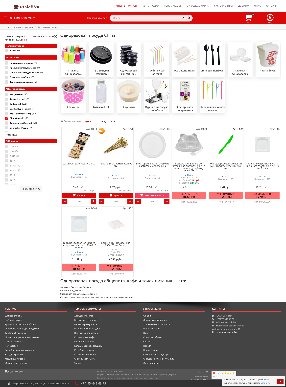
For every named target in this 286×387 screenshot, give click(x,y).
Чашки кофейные (14, 341)
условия (265, 382)
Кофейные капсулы (84, 350)
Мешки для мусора (15, 358)
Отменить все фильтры (42, 36)
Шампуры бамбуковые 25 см (79, 163)
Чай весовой (11, 345)
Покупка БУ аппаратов (86, 332)
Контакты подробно (227, 332)
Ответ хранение (151, 363)
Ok (280, 381)
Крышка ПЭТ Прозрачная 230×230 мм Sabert (115, 244)
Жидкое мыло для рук (16, 363)
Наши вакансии (151, 328)
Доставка (243, 5)
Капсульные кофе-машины (88, 345)
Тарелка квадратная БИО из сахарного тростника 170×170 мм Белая (262, 165)
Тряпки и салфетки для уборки (20, 324)
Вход (145, 332)
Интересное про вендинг (87, 328)
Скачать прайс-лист (97, 17)
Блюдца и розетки (14, 354)
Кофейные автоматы (85, 354)
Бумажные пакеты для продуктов (22, 328)
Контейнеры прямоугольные (20, 350)
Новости (147, 345)
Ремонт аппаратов (84, 341)
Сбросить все (30, 188)
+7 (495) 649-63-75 (93, 383)
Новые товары (172, 5)
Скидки (147, 315)
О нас (257, 5)
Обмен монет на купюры (156, 354)
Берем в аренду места (85, 324)
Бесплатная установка (85, 320)
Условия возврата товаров (156, 324)
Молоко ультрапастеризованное (22, 337)
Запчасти (79, 363)
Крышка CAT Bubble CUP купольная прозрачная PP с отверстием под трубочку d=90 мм (189, 167)
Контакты (271, 5)
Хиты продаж (151, 5)
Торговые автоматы (197, 5)
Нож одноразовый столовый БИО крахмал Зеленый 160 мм (226, 165)
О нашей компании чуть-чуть (158, 358)
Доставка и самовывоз (155, 320)
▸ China (79, 174)
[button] (270, 18)
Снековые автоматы (84, 358)
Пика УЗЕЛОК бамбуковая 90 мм (115, 164)
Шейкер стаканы (13, 315)
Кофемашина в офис (84, 337)
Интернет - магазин (127, 5)
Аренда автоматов (83, 315)
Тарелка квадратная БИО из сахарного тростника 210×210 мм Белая (79, 245)
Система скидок (223, 5)
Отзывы (147, 341)
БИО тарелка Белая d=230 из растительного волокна (152, 164)
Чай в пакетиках (13, 320)
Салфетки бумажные (15, 332)
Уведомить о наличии (189, 195)
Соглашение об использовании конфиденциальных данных (128, 377)
